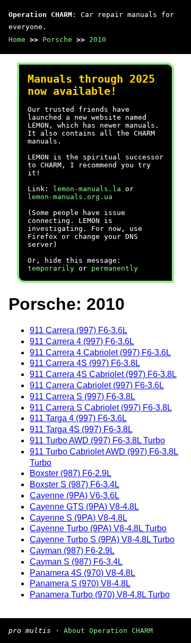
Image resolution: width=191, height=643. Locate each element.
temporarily (51, 268)
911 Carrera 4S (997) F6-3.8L (85, 363)
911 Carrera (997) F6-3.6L (78, 330)
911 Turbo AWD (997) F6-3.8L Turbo (97, 440)
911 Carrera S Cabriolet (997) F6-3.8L (101, 407)
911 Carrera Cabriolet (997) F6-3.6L (97, 385)
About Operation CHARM (108, 631)
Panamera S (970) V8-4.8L (80, 583)
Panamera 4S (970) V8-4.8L (82, 572)
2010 (97, 39)
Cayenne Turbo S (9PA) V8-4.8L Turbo (102, 539)
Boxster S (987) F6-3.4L (74, 484)
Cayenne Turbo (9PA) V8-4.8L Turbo (98, 528)
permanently (114, 268)
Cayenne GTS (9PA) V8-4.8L (84, 506)
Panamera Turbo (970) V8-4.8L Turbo (100, 594)
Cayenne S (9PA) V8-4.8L (78, 517)
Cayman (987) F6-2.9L (72, 550)
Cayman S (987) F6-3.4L (76, 561)
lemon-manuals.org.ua (70, 197)
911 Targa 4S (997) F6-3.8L (81, 429)
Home (16, 39)
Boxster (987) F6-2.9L (70, 473)
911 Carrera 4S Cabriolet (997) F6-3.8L (103, 374)
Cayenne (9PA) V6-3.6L (74, 495)
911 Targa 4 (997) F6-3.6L (78, 418)
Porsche (57, 39)
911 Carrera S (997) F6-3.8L (82, 396)
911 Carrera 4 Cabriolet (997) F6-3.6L (100, 352)
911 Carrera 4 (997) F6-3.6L (82, 341)
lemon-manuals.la (87, 189)
